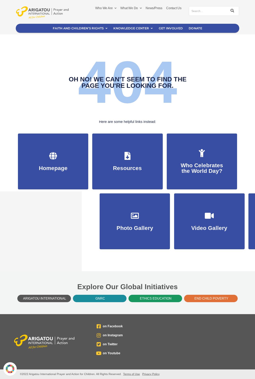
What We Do (129, 8)
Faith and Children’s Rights (78, 28)
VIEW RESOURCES (127, 166)
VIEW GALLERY (135, 226)
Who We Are (104, 8)
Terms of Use (131, 374)
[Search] (232, 11)
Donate (195, 28)
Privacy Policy (151, 374)
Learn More (201, 169)
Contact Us (173, 8)
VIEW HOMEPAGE (53, 166)
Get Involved (171, 28)
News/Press (154, 8)
